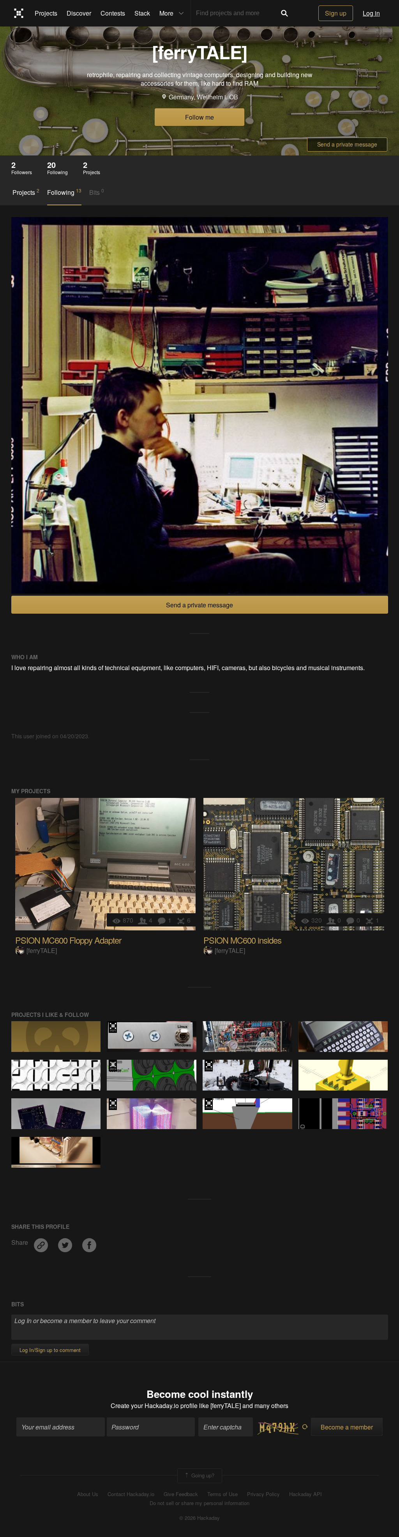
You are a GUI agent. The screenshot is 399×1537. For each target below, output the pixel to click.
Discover (79, 13)
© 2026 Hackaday (199, 1517)
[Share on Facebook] (89, 1242)
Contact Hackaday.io (131, 1494)
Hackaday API (305, 1494)
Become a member (347, 1426)
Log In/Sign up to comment (50, 1349)
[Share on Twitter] (66, 1242)
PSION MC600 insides (242, 940)
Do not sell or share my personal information (199, 1503)
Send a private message (347, 144)
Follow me (199, 117)
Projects (46, 13)
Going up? (202, 1475)
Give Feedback (181, 1494)
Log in (371, 13)
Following (64, 192)
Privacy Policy (263, 1494)
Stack (142, 13)
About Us (87, 1494)
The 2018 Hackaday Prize (209, 1065)
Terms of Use (222, 1494)
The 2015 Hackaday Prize (113, 1065)
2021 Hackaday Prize (113, 1027)
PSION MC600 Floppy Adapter (68, 940)
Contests (113, 13)
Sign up (335, 13)
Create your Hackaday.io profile (154, 1405)
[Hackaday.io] (19, 13)
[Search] (284, 13)
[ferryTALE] (41, 950)
